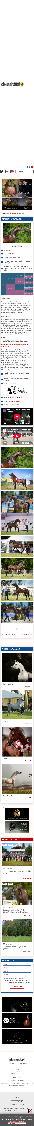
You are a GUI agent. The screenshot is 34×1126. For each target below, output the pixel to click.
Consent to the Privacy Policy (12, 978)
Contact (17, 1097)
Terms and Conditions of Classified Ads (15, 1109)
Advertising (17, 1101)
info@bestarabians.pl (15, 401)
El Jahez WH (7, 795)
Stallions (14, 213)
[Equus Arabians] (17, 1043)
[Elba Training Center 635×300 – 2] (17, 819)
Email (5, 971)
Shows (10, 844)
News (4, 844)
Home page (6, 213)
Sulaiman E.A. (8, 684)
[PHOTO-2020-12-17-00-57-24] (17, 1011)
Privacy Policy (7, 982)
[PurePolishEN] (17, 832)
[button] (7, 171)
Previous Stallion (10, 634)
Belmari (5, 758)
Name (5, 964)
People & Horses (7, 920)
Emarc (5, 721)
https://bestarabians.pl (15, 397)
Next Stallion (25, 634)
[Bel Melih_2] (17, 209)
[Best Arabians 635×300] (17, 1027)
